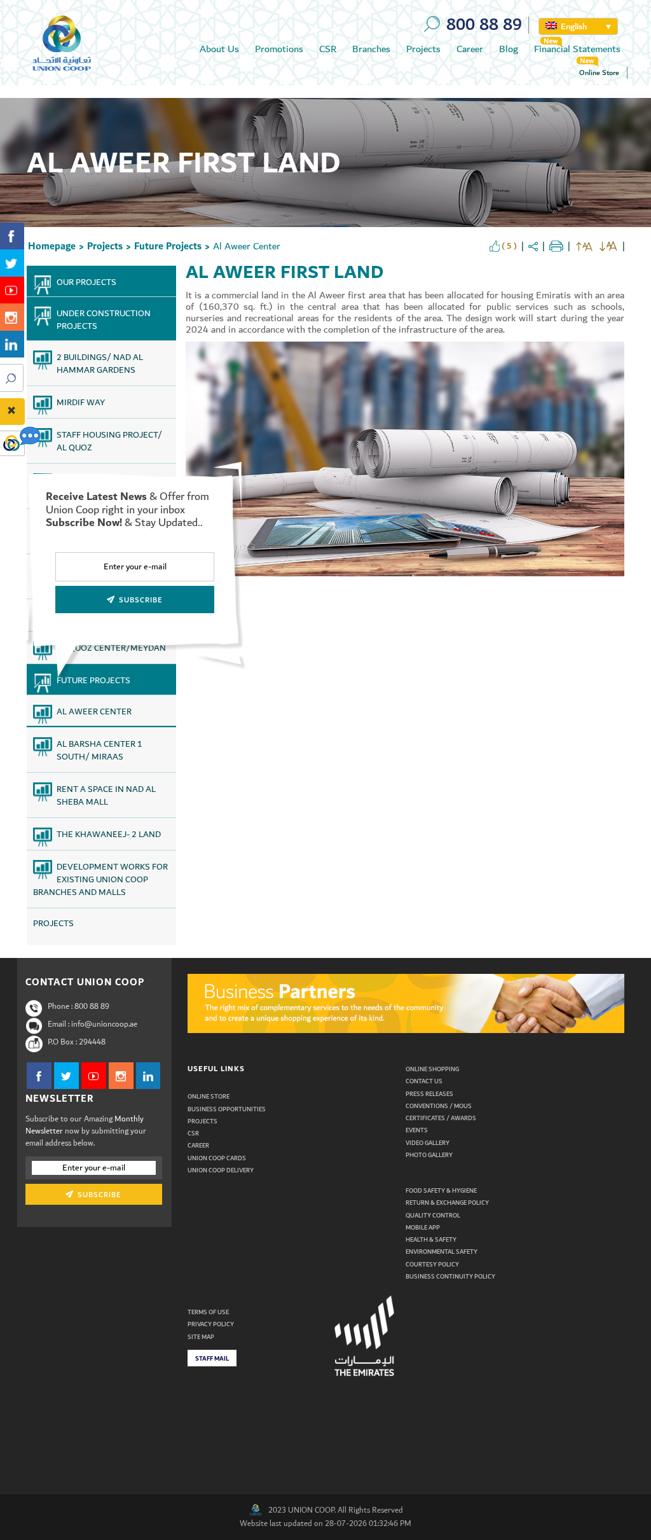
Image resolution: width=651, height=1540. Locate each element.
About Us (219, 49)
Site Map (201, 1337)
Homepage (52, 246)
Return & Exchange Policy (447, 1202)
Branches (371, 49)
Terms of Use (208, 1312)
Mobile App (423, 1227)
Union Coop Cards (217, 1158)
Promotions (279, 49)
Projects (423, 49)
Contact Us (424, 1081)
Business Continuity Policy (450, 1276)
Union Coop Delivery (221, 1170)
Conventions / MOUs (439, 1106)
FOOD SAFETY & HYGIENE (441, 1190)
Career (469, 49)
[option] (406, 1003)
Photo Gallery (429, 1155)
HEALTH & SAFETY (431, 1239)
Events (417, 1130)
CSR (327, 49)
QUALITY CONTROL (433, 1215)
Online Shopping (432, 1069)
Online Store (599, 73)
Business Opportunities (227, 1109)
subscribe (98, 1195)
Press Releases (429, 1094)
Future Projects (168, 246)
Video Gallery (427, 1143)
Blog (508, 49)
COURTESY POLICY (432, 1264)
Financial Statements (577, 49)
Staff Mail (212, 1358)
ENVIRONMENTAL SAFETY (441, 1251)
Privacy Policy (211, 1324)
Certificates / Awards (441, 1118)
